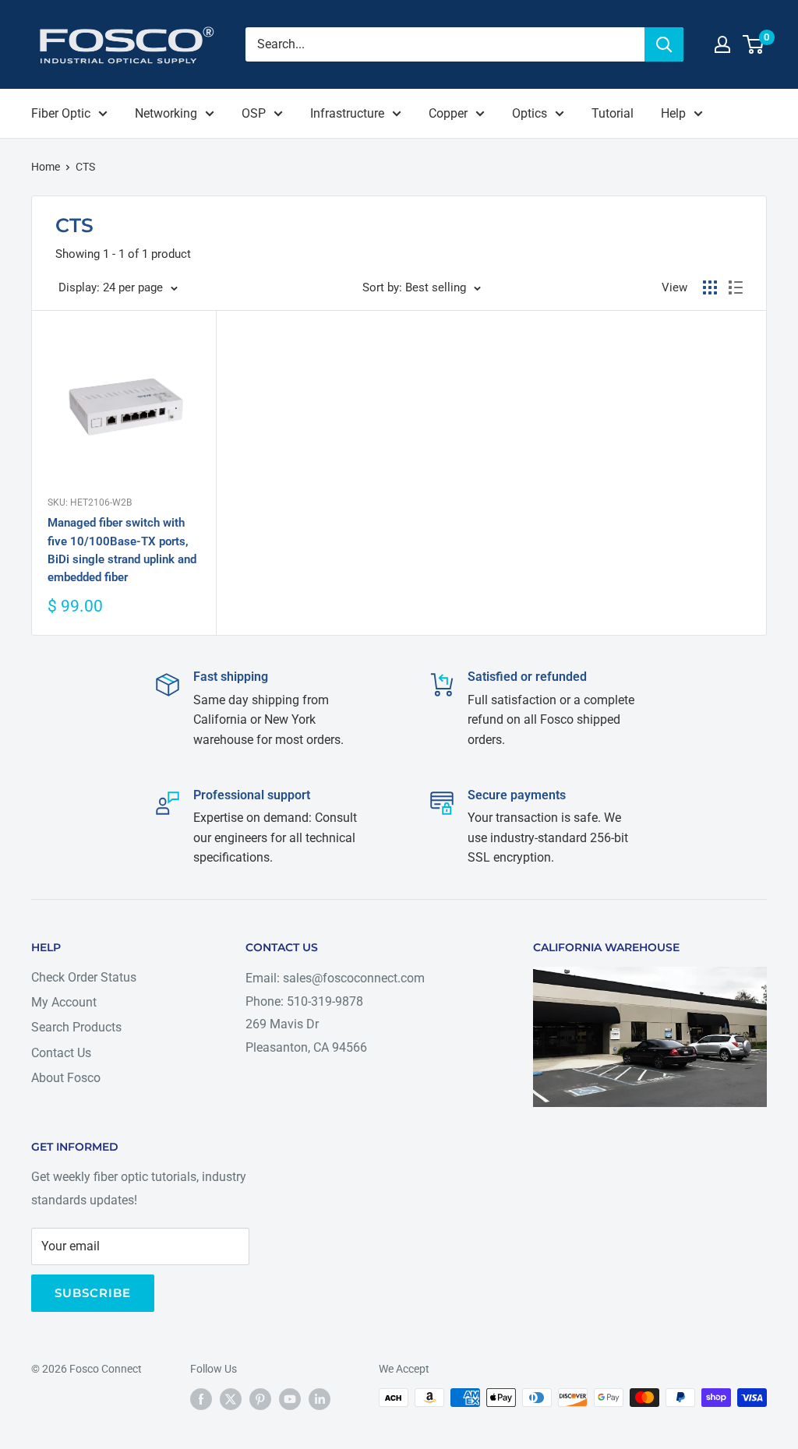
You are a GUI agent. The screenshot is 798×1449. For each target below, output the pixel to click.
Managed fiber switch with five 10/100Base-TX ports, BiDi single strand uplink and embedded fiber (122, 550)
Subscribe (93, 1292)
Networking (166, 113)
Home (45, 166)
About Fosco (66, 1077)
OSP (254, 113)
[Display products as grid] (710, 287)
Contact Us (61, 1052)
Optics (529, 113)
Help (673, 113)
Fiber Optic (60, 113)
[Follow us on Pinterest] (260, 1399)
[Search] (663, 44)
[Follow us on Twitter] (231, 1399)
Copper (448, 113)
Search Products (76, 1027)
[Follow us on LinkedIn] (319, 1399)
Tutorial (612, 113)
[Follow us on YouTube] (290, 1399)
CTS (85, 166)
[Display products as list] (736, 287)
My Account (64, 1002)
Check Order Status (83, 977)
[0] (754, 44)
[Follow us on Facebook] (201, 1399)
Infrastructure (347, 113)
